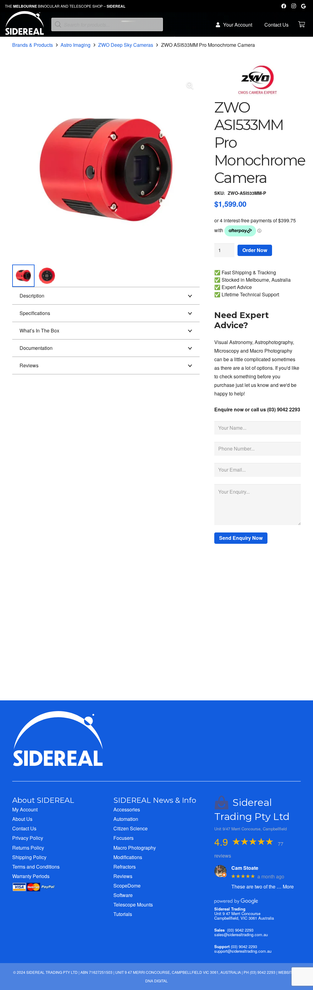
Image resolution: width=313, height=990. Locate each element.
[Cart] (301, 24)
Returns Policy (28, 847)
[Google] (303, 6)
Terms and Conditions (36, 866)
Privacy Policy (27, 837)
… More (285, 886)
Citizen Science (130, 828)
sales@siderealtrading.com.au (241, 934)
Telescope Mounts (133, 904)
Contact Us (24, 828)
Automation (125, 818)
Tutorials (122, 914)
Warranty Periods (31, 876)
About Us (22, 818)
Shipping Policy (29, 857)
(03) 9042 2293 (240, 930)
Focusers (123, 837)
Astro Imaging (75, 44)
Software (123, 895)
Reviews (122, 876)
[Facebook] (284, 6)
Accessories (126, 809)
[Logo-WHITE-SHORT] (24, 26)
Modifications (127, 857)
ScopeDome (127, 885)
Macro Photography (134, 847)
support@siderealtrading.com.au (242, 951)
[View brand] (257, 94)
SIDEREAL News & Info (154, 800)
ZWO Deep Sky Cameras (125, 44)
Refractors (124, 866)
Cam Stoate (244, 868)
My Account (25, 809)
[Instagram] (293, 6)
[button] (190, 85)
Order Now (254, 250)
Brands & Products (32, 44)
